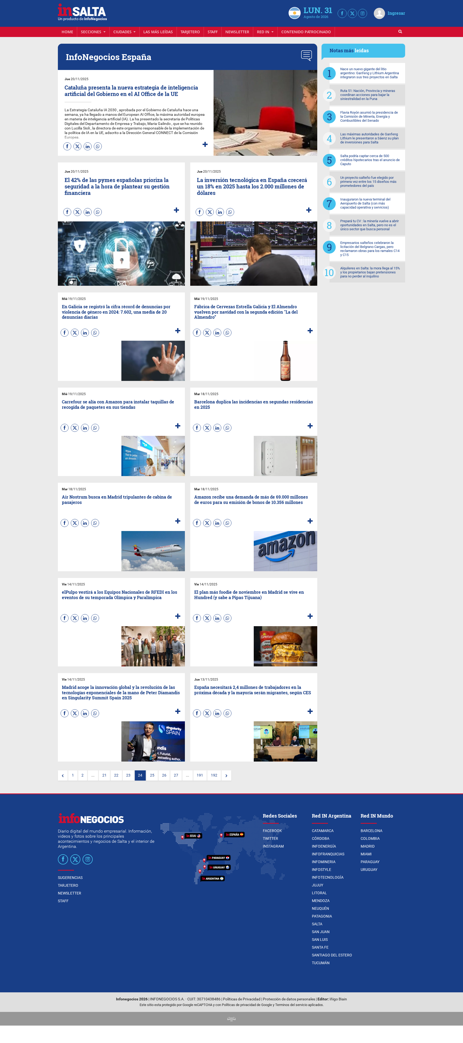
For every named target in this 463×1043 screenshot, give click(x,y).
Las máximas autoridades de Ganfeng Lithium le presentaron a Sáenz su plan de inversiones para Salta (369, 138)
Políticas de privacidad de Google (247, 1005)
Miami (366, 854)
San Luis (320, 939)
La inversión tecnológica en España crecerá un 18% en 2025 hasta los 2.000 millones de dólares (252, 186)
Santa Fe (320, 947)
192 (214, 775)
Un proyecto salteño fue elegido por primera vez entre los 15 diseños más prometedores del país (368, 182)
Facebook (272, 831)
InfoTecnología (327, 877)
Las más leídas (158, 31)
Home (67, 31)
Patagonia (322, 916)
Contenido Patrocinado (306, 31)
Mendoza (321, 901)
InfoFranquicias (328, 854)
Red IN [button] (263, 31)
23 (128, 775)
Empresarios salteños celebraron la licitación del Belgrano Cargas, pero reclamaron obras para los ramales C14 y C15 (369, 249)
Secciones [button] (91, 31)
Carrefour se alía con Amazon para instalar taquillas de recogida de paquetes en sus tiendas (118, 404)
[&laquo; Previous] (63, 775)
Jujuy (317, 885)
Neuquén (320, 908)
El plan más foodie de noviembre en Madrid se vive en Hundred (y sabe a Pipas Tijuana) (249, 594)
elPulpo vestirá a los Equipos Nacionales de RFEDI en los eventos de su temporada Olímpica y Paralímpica (119, 594)
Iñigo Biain (338, 999)
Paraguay (370, 862)
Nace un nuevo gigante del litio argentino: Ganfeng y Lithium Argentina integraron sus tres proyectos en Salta (369, 73)
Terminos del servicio (291, 1005)
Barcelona (371, 831)
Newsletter (237, 31)
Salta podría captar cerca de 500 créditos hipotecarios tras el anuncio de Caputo (370, 160)
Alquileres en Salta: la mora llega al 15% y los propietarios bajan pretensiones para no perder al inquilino (370, 272)
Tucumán (321, 963)
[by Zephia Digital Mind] (231, 1018)
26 (164, 775)
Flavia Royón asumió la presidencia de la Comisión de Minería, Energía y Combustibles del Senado (369, 116)
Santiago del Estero (332, 955)
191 (200, 775)
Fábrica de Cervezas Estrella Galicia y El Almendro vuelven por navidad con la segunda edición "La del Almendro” (246, 312)
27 (176, 775)
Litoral (319, 893)
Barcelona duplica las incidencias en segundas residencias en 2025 (253, 404)
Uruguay (369, 869)
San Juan (321, 932)
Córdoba (320, 838)
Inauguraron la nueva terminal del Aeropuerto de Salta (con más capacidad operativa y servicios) (365, 203)
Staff (213, 31)
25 (152, 775)
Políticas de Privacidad (241, 999)
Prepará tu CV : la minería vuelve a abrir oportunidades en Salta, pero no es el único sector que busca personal (369, 225)
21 (104, 775)
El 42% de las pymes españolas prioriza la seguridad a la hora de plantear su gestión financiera (117, 186)
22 (116, 775)
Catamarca (323, 831)
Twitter (270, 838)
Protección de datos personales (289, 999)
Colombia (370, 838)
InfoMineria (323, 862)
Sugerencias (70, 877)
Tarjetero (190, 31)
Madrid (368, 846)
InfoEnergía (324, 846)
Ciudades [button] (123, 31)
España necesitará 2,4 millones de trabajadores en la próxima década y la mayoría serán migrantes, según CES (252, 689)
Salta (317, 924)
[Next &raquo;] (226, 775)
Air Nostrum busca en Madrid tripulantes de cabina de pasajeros (117, 499)
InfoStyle (321, 869)
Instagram (273, 846)
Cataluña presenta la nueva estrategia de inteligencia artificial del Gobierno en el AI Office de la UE (131, 90)
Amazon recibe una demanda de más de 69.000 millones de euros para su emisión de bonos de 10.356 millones (251, 499)
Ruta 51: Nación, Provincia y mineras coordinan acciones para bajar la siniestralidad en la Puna (367, 95)
